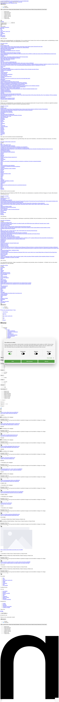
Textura (13, 109)
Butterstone (16, 252)
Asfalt (1, 52)
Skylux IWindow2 (21, 69)
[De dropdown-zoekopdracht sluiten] (14, 22)
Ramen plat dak (18, 64)
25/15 (4, 78)
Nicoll (23, 233)
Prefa (1, 134)
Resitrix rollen (6, 56)
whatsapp (10, 1)
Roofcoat (25, 226)
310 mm (5, 372)
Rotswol (9, 228)
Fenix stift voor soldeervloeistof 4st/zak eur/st (8, 435)
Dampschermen (3, 236)
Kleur (2, 375)
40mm (14, 204)
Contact (4, 603)
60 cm (5, 373)
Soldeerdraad (2, 159)
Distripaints (20, 252)
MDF (1, 300)
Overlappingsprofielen (14, 161)
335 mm (5, 381)
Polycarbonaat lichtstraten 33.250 (19, 84)
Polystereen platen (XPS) (5, 197)
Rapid (53, 252)
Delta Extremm (25, 94)
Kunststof (9, 90)
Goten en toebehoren (4, 145)
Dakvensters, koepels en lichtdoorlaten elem (8, 61)
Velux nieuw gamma (4, 64)
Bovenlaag (14, 52)
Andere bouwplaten (4, 126)
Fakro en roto (2, 66)
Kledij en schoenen (3, 254)
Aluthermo (47, 94)
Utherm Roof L (35, 203)
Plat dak (2, 208)
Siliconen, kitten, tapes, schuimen (6, 230)
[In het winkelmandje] (1, 422)
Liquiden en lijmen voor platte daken (7, 227)
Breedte (2, 370)
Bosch (12, 252)
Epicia (1, 268)
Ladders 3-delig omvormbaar (26, 256)
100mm (29, 204)
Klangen (9, 157)
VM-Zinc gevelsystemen (5, 161)
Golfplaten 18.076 (24, 83)
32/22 (15, 78)
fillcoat (7, 231)
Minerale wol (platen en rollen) (6, 206)
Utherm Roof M (6, 203)
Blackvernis (20, 226)
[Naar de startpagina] (2, 21)
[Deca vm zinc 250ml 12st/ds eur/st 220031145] (9, 412)
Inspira (29, 109)
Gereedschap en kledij (4, 251)
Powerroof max (32, 201)
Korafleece (6, 95)
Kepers (1, 278)
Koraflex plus (24, 223)
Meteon (6, 117)
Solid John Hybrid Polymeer (32, 230)
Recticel (2, 201)
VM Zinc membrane (53, 94)
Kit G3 (15, 157)
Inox (11, 234)
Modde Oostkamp (7, 16)
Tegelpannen (8, 49)
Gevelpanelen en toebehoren (23, 161)
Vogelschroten (18, 237)
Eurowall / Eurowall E (16, 201)
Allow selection (29, 361)
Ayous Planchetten (3, 293)
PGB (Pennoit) (54, 248)
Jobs (3, 595)
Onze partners (5, 585)
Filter (3, 357)
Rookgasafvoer (3, 234)
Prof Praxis (50, 252)
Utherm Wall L (29, 203)
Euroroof (16, 202)
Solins (1, 162)
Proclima (2, 95)
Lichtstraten (2, 84)
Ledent (31, 252)
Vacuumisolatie (3, 212)
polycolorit (10, 231)
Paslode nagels (16, 242)
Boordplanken (3, 287)
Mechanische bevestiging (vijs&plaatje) (51, 247)
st (4, 368)
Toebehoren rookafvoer (47, 64)
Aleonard (35, 46)
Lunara (26, 109)
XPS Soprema (3, 199)
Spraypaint (29, 226)
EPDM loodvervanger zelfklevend (33, 223)
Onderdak (2, 92)
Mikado (27, 47)
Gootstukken (23, 64)
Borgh (10, 252)
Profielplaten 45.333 (17, 83)
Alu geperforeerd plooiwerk (21, 184)
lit (4, 365)
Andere (12, 157)
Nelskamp (2, 99)
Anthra (7, 144)
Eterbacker (2, 129)
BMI (1, 48)
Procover (9, 95)
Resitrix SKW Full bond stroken (22, 56)
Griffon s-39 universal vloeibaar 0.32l (7, 458)
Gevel (1, 122)
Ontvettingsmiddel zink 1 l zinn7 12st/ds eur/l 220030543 (10, 469)
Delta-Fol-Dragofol (8, 94)
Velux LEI (43, 65)
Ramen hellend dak (11, 64)
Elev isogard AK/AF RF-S (5, 204)
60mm (19, 204)
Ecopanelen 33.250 (4, 80)
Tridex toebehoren (11, 58)
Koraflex (11, 223)
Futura (15, 47)
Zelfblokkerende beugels (4, 149)
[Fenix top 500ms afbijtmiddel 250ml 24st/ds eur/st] (10, 446)
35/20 (17, 78)
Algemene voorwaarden (7, 606)
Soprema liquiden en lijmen (45, 227)
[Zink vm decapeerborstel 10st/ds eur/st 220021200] (10, 480)
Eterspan (2, 130)
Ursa (6, 207)
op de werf (20, 1)
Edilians (2, 50)
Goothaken (2, 147)
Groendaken (18, 52)
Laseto (29, 252)
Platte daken (2, 51)
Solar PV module (12, 87)
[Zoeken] (12, 22)
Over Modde (5, 591)
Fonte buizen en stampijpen (5, 150)
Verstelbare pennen (25, 147)
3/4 (6, 272)
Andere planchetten (4, 294)
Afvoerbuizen (13, 146)
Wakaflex (8, 223)
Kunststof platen (18, 93)
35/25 (22, 78)
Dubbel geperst (6, 93)
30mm (11, 204)
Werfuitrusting (3, 255)
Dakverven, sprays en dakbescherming (7, 226)
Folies (1, 94)
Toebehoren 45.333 (27, 85)
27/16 (8, 78)
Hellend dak (2, 207)
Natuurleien (2, 77)
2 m (5, 382)
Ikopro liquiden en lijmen (29, 227)
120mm (35, 204)
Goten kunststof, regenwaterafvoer (6, 232)
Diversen (2, 60)
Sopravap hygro (14, 236)
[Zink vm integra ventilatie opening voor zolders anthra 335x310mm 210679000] (15, 561)
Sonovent (16, 233)
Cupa (1, 78)
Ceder (1, 291)
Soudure (2, 158)
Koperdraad (6, 250)
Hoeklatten (2, 228)
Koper (1, 163)
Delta (4, 94)
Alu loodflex (18, 223)
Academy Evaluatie (6, 607)
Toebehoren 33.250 (20, 85)
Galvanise (11, 242)
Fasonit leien (2, 125)
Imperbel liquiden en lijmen (19, 227)
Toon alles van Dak (4, 43)
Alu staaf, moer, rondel (4, 248)
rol (4, 366)
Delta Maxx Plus (40, 94)
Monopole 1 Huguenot (16, 50)
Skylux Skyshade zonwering (30, 69)
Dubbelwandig (12, 233)
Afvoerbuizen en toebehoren (5, 146)
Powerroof (22, 201)
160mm (47, 204)
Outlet (4, 582)
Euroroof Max (20, 202)
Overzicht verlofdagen (7, 599)
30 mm (9, 80)
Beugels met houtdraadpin (23, 148)
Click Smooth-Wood (9, 110)
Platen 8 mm (5, 114)
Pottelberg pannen (7, 46)
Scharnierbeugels (3, 148)
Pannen (4, 49)
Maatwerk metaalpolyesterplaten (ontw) (30, 88)
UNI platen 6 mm (11, 114)
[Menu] (1, 20)
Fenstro (1, 67)
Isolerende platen (12, 93)
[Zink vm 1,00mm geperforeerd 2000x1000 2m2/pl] (10, 514)
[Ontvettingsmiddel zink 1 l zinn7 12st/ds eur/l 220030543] (11, 468)
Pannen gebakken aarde (4, 45)
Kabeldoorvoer (3, 239)
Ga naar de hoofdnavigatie (24, 0)
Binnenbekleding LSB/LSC (30, 65)
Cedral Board (3, 111)
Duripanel (2, 131)
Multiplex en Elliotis (4, 298)
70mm (22, 204)
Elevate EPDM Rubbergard (5, 53)
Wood (4, 110)
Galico (26, 252)
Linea (20, 109)
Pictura (11, 109)
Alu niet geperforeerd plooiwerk (10, 184)
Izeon (4, 117)
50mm (16, 204)
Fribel (24, 252)
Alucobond (2, 133)
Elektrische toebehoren (39, 64)
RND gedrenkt (3, 272)
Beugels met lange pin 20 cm (47, 148)
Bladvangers (37, 237)
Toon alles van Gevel (4, 105)
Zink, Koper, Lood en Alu (7, 580)
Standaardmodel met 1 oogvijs (12, 148)
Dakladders (8, 257)
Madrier (2, 283)
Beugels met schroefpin (32, 148)
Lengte (2, 379)
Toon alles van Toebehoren (5, 220)
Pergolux (2, 71)
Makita (40, 252)
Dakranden (10, 111)
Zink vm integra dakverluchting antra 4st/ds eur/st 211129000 (11, 549)
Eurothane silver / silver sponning (45, 201)
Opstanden (9, 69)
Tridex (1, 58)
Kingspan (2, 214)
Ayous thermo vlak (18, 293)
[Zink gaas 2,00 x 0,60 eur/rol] (6, 502)
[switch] (23, 354)
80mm (24, 204)
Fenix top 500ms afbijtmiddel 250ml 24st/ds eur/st (9, 447)
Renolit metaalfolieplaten (20, 86)
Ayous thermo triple (11, 293)
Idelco (1, 205)
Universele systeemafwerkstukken (35, 161)
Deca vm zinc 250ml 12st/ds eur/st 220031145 (8, 413)
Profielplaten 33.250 (9, 83)
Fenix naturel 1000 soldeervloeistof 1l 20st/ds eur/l (9, 424)
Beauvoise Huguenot (8, 50)
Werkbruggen (3, 257)
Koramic (2, 46)
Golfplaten (2, 90)
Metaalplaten (2, 79)
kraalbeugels (19, 147)
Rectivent (12, 202)
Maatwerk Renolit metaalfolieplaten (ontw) (15, 88)
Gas (1, 229)
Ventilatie (2, 233)
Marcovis (43, 252)
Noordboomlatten (3, 295)
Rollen (1, 178)
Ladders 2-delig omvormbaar (15, 256)
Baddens (2, 282)
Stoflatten (2, 270)
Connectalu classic (42, 223)
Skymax (37, 69)
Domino (9, 47)
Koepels (2, 69)
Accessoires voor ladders (14, 257)
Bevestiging (2, 241)
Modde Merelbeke (7, 12)
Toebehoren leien (3, 76)
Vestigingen (5, 596)
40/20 (24, 78)
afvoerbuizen (13, 166)
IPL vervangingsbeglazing (20, 65)
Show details (49, 357)
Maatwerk (2, 155)
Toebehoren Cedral (16, 110)
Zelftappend (23, 247)
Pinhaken (2, 245)
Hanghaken (2, 246)
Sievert (4, 253)
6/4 (9, 272)
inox (12, 147)
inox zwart (15, 147)
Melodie (24, 47)
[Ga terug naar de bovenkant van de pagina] (1, 700)
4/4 (8, 272)
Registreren (7, 27)
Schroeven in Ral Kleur (9, 115)
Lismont (37, 252)
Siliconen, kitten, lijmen (17, 230)
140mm (41, 204)
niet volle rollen (12, 235)
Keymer (38, 46)
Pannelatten (2, 267)
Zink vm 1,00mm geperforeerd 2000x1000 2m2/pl (9, 515)
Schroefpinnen (39, 148)
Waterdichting (3, 231)
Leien (1, 75)
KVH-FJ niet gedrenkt (4, 277)
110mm (32, 204)
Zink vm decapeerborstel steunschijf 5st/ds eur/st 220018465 (11, 492)
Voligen (1, 271)
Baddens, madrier (3, 281)
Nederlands (4, 4)
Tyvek (44, 94)
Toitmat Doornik (7, 13)
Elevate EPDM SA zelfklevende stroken (33, 53)
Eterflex (14, 223)
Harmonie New (20, 47)
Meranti (1, 290)
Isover (15, 207)
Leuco (34, 252)
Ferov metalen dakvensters (5, 68)
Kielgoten (2, 169)
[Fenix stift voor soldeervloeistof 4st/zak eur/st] (9, 434)
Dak (3, 578)
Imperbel (6, 228)
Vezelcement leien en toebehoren (6, 74)
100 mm (14, 81)
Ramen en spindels (14, 69)
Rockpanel (2, 113)
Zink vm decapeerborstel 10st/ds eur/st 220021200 (9, 481)
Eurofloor (5, 202)
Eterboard (2, 128)
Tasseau (1, 160)
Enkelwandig (6, 233)
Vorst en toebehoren (4, 151)
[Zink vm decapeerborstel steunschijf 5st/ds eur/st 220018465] (11, 491)
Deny (13, 361)
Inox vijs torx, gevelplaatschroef (15, 248)
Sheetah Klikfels (3, 87)
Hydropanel (2, 132)
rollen (5, 59)
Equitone (2, 109)
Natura (8, 109)
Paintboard (17, 109)
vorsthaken (14, 168)
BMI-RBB (2, 98)
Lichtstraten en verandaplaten (5, 70)
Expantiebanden (9, 238)
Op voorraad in (3, 389)
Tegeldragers (17, 238)
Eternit (8, 76)
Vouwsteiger (52, 256)
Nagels (1, 242)
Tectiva (5, 109)
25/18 (6, 78)
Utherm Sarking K (41, 203)
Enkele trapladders (42, 256)
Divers (1, 185)
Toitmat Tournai (7, 398)
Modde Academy (6, 597)
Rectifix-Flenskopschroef (25, 248)
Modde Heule (6, 11)
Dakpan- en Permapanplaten (5, 82)
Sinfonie (12, 47)
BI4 (4, 201)
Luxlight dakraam (3, 73)
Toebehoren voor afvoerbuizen (21, 146)
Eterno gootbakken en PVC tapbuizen (28, 237)
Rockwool (12, 207)
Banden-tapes (24, 230)
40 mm (11, 81)
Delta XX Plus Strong (32, 94)
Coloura (23, 109)
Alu (5, 225)
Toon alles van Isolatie (4, 195)
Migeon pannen (31, 46)
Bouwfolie (2, 235)
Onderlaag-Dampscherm (7, 52)
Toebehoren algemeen (35, 85)
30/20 (13, 78)
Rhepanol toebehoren (16, 57)
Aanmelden (2, 27)
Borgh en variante (33, 248)
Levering (4, 604)
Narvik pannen (13, 46)
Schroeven (2, 247)
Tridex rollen (5, 58)
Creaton (2, 47)
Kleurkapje (41, 247)
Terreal (1, 49)
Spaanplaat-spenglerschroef (10, 247)
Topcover (9, 202)
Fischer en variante (42, 248)
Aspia (41, 46)
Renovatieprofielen (43, 237)
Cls (1, 284)
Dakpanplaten (13, 82)
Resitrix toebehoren (12, 56)
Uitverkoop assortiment (28, 110)
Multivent (20, 233)
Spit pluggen (48, 248)
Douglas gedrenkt (3, 274)
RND (1, 269)
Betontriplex (2, 299)
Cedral (4, 75)
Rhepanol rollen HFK (8, 57)
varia (13, 231)
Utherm (1, 203)
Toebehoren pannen (11, 98)
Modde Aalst (6, 17)
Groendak (2, 55)
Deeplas (1, 120)
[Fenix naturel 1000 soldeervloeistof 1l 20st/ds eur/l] (10, 423)
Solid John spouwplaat (4, 301)
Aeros (24, 238)
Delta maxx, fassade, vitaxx (17, 94)
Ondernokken (3, 224)
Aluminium (2, 182)
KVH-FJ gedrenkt (3, 276)
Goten (9, 145)
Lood (1, 177)
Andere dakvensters (4, 72)
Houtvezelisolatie (3, 210)
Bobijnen (2, 156)
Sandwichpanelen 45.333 (5, 81)
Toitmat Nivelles (7, 396)
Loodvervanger (3, 223)
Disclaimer (5, 605)
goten (9, 165)
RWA (17, 232)
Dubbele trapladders (35, 256)
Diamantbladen (45, 109)
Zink (1, 143)
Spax (38, 248)
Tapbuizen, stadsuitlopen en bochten (7, 180)
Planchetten (2, 292)
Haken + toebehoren (12, 250)
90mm (27, 204)
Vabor (6, 253)
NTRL (4, 144)
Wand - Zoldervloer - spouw (5, 209)
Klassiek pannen (19, 46)
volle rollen (7, 235)
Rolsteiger (48, 256)
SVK (6, 75)
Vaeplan (2, 59)
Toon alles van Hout (4, 265)
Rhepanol (2, 57)
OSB (1, 297)
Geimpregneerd (3, 286)
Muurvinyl (2, 121)
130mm (38, 204)
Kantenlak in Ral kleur (18, 115)
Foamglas (13, 228)
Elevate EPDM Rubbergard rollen (47, 53)
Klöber (18, 236)
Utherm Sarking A (13, 203)
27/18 (11, 78)
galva (6, 147)
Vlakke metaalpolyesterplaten (10, 86)
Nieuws (4, 594)
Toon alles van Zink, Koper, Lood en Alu (7, 141)
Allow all (46, 361)
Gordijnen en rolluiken (30, 64)
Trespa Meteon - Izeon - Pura (5, 116)
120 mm (17, 81)
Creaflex (47, 223)
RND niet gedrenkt (4, 273)
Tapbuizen (2, 179)
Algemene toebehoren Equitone (36, 109)
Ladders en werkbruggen (5, 256)
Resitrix (2, 56)
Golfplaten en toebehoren (5, 89)
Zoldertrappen (3, 240)
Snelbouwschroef (18, 247)
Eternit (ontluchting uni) (29, 233)
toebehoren (8, 59)
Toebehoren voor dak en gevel (6, 222)
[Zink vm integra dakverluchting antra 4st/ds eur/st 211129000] (29, 538)
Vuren (1, 275)
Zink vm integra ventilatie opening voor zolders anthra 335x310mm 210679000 (14, 562)
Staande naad (3, 157)
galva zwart (9, 147)
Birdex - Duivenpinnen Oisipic (9, 237)
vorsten (9, 151)
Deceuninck (2, 119)
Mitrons (21, 238)
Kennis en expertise (6, 593)
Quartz (9, 144)
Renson (38, 233)
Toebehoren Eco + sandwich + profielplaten (8, 85)
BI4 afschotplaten (8, 201)
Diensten (4, 592)
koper (7, 245)
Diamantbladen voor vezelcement (6, 112)
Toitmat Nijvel (6, 18)
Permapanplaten (19, 82)
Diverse (1, 154)
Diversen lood (3, 181)
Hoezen (13, 238)
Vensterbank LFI (38, 65)
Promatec (2, 127)
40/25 (29, 78)
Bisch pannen (25, 46)
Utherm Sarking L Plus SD (21, 203)
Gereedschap (2, 252)
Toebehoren (24, 82)
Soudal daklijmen (37, 227)
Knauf (8, 207)
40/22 (27, 78)
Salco (56, 252)
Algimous (16, 226)
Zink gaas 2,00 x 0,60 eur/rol (5, 503)
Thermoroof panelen (9, 84)
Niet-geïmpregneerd (4, 285)
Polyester (8, 225)
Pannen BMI (4, 48)
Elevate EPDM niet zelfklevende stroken (18, 53)
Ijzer (4, 242)
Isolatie (4, 581)
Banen (7, 157)
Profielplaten (2, 83)
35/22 (20, 78)
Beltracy (7, 252)
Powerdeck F (26, 201)
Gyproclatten (2, 302)
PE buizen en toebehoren (22, 232)
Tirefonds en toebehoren (34, 247)
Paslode (46, 252)
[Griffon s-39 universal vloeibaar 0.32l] (7, 457)
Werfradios (2, 258)
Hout (4, 584)
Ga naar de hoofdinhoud (5, 0)
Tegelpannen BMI (10, 48)
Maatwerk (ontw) (3, 88)
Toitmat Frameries (7, 15)
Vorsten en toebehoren (4, 168)
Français (5, 6)
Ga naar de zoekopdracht (14, 0)
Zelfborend (28, 247)
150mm (44, 204)
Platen (8, 87)
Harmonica (6, 47)
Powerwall (37, 201)
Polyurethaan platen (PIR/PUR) (6, 200)
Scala (1, 253)
